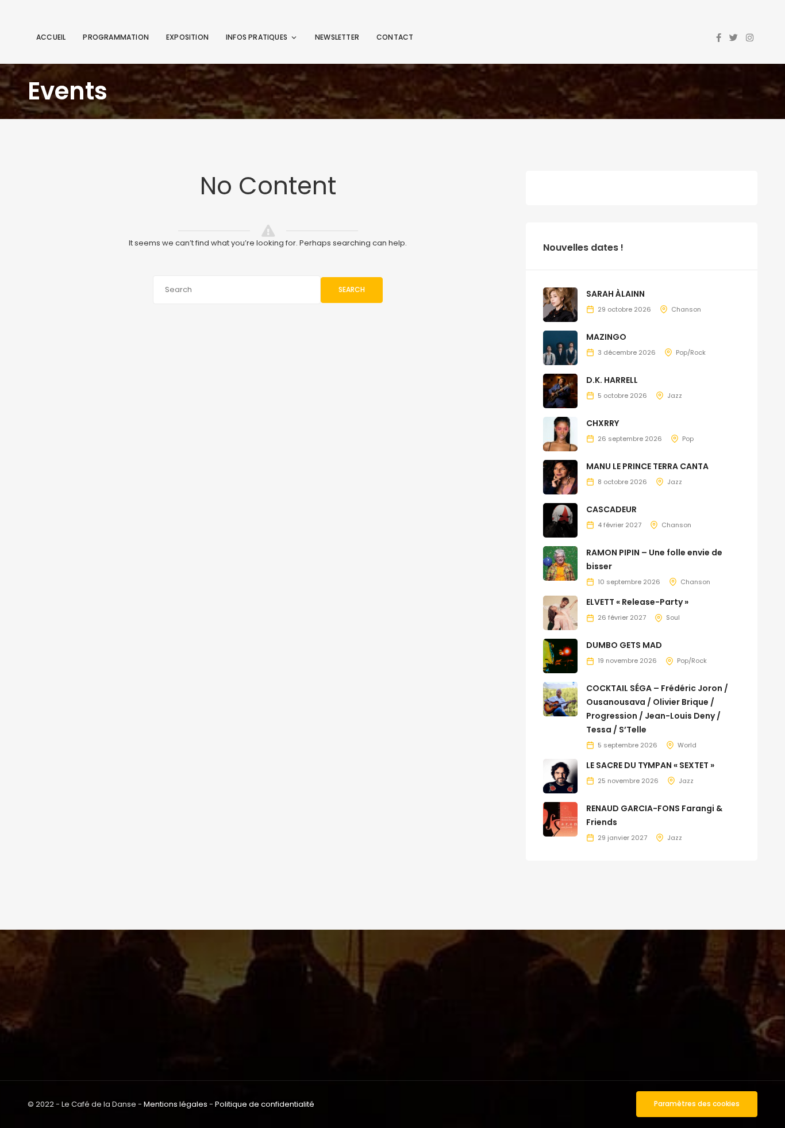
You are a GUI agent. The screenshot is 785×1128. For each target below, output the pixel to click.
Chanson (686, 309)
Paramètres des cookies (697, 1103)
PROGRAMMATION (116, 37)
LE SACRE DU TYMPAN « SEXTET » (650, 765)
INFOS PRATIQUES (256, 37)
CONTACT (394, 37)
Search (351, 289)
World (687, 745)
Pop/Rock (691, 352)
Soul (673, 617)
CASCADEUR (611, 509)
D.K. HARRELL (612, 380)
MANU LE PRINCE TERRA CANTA (647, 466)
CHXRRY (602, 423)
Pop (688, 438)
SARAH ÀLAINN (615, 294)
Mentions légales (175, 1104)
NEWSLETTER (337, 37)
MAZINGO (606, 337)
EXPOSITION (187, 37)
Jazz (674, 395)
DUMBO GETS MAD (624, 645)
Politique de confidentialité (264, 1104)
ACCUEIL (51, 37)
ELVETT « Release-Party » (637, 602)
